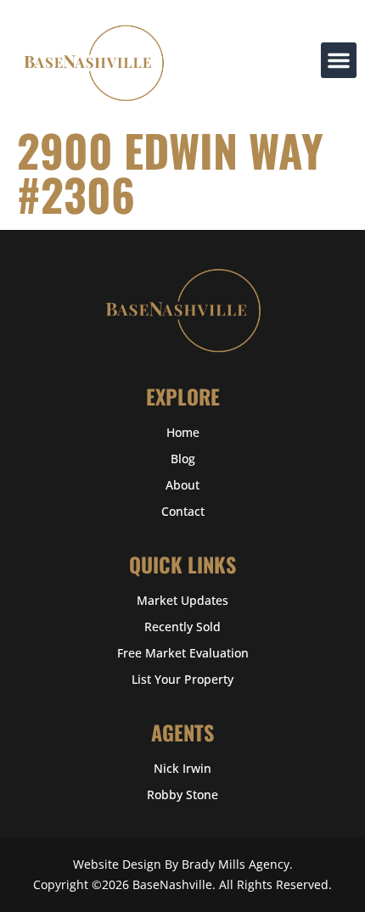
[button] (339, 60)
